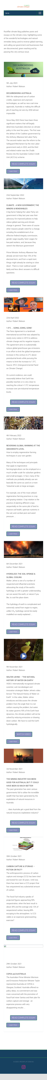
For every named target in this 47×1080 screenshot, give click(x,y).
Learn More (13, 171)
